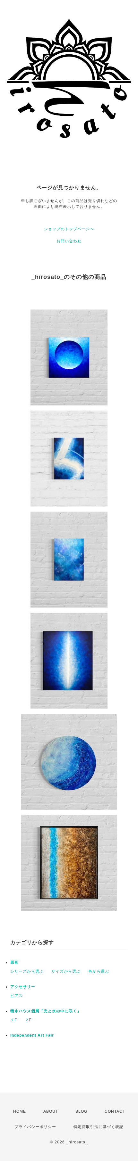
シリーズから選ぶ (27, 971)
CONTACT (115, 1111)
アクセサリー (22, 986)
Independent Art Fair (32, 1035)
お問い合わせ (69, 241)
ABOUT (50, 1111)
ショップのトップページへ (69, 229)
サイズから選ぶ (66, 971)
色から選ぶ (98, 971)
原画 (14, 962)
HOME (19, 1111)
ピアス (16, 995)
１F (13, 1020)
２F (28, 1020)
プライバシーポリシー (35, 1127)
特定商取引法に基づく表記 (98, 1127)
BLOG (81, 1111)
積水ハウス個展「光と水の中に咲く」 (45, 1011)
